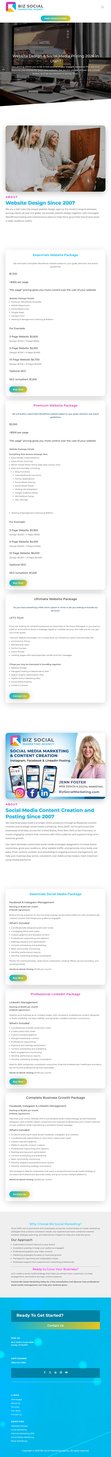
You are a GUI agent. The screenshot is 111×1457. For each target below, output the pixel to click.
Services (15, 1407)
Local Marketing (19, 1429)
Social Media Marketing (22, 1437)
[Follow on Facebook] (45, 1372)
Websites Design (19, 1426)
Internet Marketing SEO (23, 1433)
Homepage (16, 1399)
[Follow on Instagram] (61, 1372)
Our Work (16, 1411)
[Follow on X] (50, 1372)
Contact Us (19, 696)
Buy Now (18, 389)
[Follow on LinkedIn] (55, 1372)
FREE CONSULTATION (55, 18)
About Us (15, 1403)
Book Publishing (19, 1441)
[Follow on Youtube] (66, 1372)
